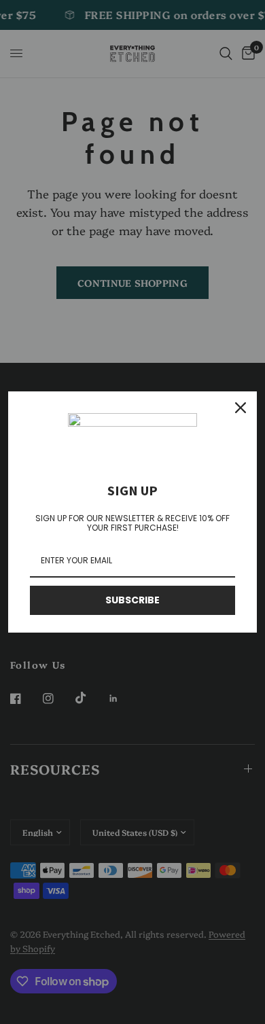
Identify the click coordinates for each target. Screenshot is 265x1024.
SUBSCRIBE (132, 600)
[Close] (240, 407)
